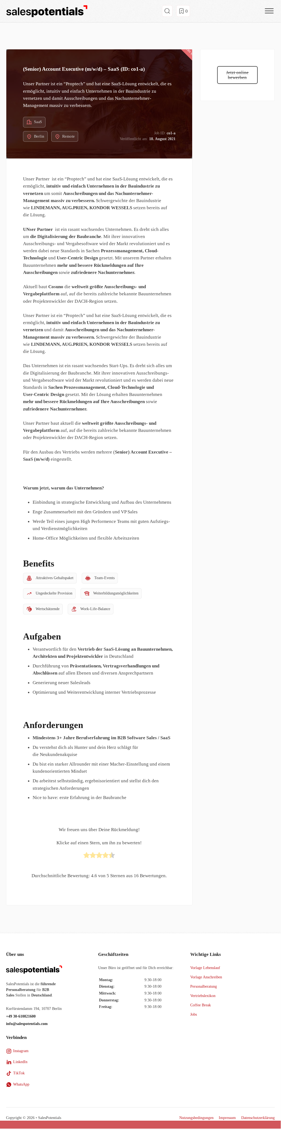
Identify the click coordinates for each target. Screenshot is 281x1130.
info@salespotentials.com (27, 1024)
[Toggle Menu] (269, 11)
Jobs (193, 1014)
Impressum (227, 1118)
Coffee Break (200, 1005)
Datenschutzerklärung (258, 1118)
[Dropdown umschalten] (167, 11)
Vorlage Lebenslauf (205, 968)
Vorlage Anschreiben (206, 977)
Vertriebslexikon (202, 996)
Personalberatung (203, 986)
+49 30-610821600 (21, 1016)
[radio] (86, 856)
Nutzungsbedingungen (196, 1118)
